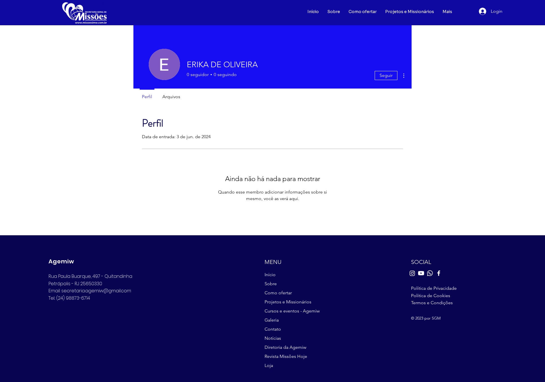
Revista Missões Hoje (286, 356)
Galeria (272, 320)
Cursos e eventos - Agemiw (291, 311)
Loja (269, 365)
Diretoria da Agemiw (285, 347)
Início (270, 274)
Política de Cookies (430, 295)
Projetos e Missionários (288, 302)
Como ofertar (278, 292)
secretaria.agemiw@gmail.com (96, 290)
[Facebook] (438, 273)
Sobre (271, 283)
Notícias (273, 338)
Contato (273, 329)
